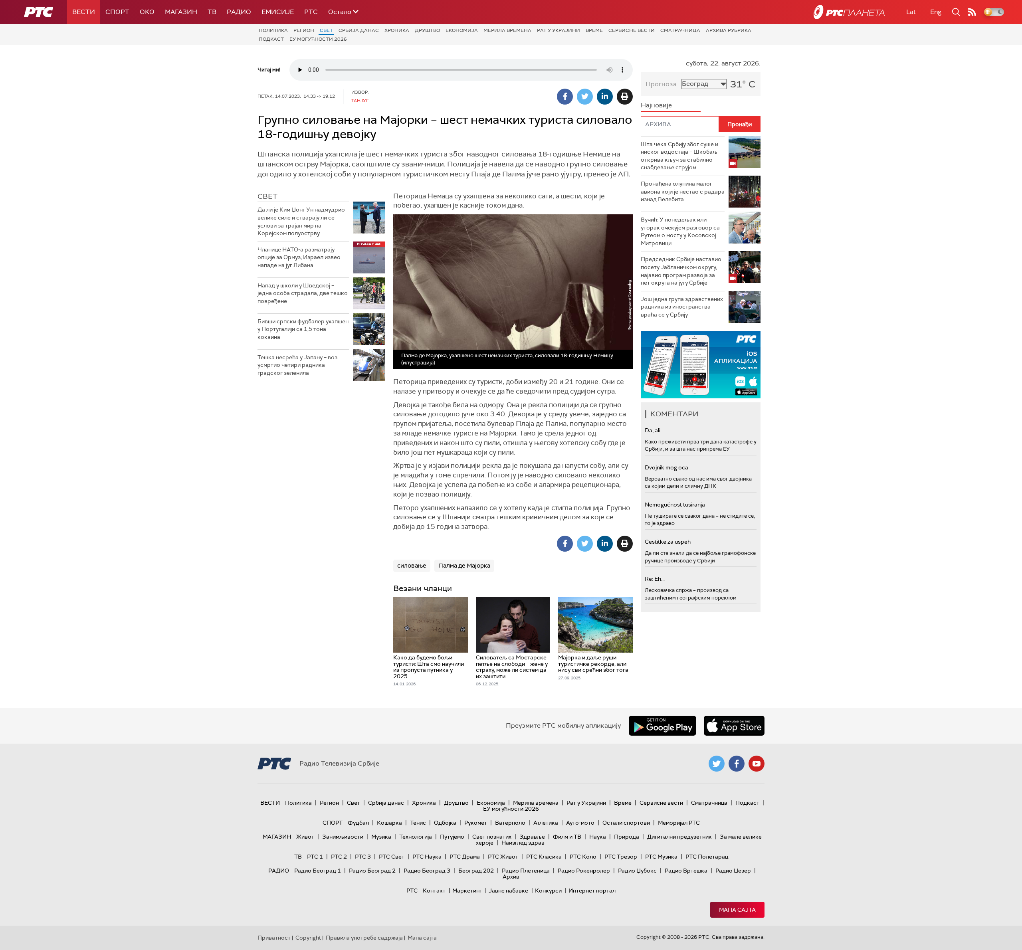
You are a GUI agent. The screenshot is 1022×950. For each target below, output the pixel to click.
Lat (911, 12)
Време (594, 30)
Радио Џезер (733, 870)
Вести (83, 12)
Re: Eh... (655, 578)
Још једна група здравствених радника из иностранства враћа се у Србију (682, 306)
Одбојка (445, 822)
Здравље (532, 836)
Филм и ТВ (567, 836)
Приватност (274, 937)
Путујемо (452, 836)
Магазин (181, 12)
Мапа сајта (737, 909)
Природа (626, 836)
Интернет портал (592, 890)
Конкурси (548, 890)
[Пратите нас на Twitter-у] (717, 764)
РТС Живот (503, 856)
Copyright (308, 937)
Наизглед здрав (523, 842)
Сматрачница (680, 30)
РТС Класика (544, 856)
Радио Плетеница (526, 870)
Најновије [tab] (656, 105)
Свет (326, 30)
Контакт (434, 890)
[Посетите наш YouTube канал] (757, 764)
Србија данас (359, 30)
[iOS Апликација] (701, 364)
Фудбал (358, 822)
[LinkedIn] (605, 97)
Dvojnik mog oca (666, 467)
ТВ (212, 12)
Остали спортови (626, 822)
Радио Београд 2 (372, 870)
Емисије (277, 12)
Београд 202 (476, 870)
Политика (273, 30)
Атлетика (545, 822)
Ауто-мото (580, 822)
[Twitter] (585, 97)
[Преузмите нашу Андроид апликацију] (662, 726)
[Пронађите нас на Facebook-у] (737, 764)
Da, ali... (654, 430)
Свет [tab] (267, 196)
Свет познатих (491, 836)
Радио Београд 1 (317, 870)
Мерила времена (507, 30)
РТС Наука (427, 856)
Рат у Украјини (558, 30)
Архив (511, 876)
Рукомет (475, 822)
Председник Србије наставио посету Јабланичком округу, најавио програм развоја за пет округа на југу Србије (681, 270)
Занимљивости (342, 836)
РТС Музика (661, 856)
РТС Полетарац (706, 856)
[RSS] (972, 12)
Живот (305, 836)
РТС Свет (391, 856)
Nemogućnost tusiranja (675, 504)
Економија (462, 30)
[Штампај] (625, 97)
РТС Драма (465, 856)
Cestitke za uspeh (668, 541)
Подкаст (271, 39)
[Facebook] (565, 97)
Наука (597, 836)
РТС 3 (363, 856)
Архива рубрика (728, 30)
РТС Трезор (620, 856)
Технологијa (415, 836)
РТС (311, 12)
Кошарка (389, 822)
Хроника (396, 30)
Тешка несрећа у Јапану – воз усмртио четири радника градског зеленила (297, 365)
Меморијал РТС (679, 822)
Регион (303, 30)
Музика (381, 836)
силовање (411, 566)
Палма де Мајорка (464, 566)
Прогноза (661, 84)
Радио (239, 12)
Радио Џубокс (637, 870)
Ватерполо (510, 822)
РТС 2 (339, 856)
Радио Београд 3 (427, 870)
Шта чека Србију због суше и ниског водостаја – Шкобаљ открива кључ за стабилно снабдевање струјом (679, 156)
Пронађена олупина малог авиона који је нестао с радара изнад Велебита (683, 191)
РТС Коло (583, 856)
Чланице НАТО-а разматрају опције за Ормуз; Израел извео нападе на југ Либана (299, 257)
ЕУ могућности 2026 (318, 39)
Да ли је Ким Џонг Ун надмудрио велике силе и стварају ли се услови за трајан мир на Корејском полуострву (301, 221)
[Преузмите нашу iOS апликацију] (734, 726)
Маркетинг (467, 890)
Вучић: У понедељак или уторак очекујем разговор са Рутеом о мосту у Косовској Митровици (680, 231)
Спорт (117, 12)
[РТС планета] (849, 12)
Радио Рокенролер (584, 870)
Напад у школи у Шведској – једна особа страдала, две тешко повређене (302, 293)
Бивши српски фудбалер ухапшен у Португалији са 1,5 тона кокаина (303, 329)
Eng (935, 12)
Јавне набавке (508, 890)
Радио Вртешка (686, 870)
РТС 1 (315, 856)
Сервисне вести (631, 30)
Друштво (427, 30)
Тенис (418, 822)
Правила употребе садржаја (364, 937)
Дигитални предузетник (679, 836)
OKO (147, 12)
